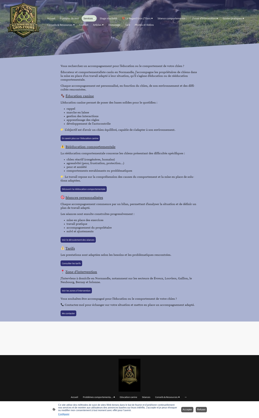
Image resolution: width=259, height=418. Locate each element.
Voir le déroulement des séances (78, 239)
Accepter (187, 409)
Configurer (63, 414)
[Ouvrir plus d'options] (186, 397)
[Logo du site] (23, 21)
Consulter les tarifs (71, 263)
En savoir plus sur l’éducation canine (80, 138)
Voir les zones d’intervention (76, 290)
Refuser (201, 409)
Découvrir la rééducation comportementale (83, 189)
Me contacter (68, 313)
